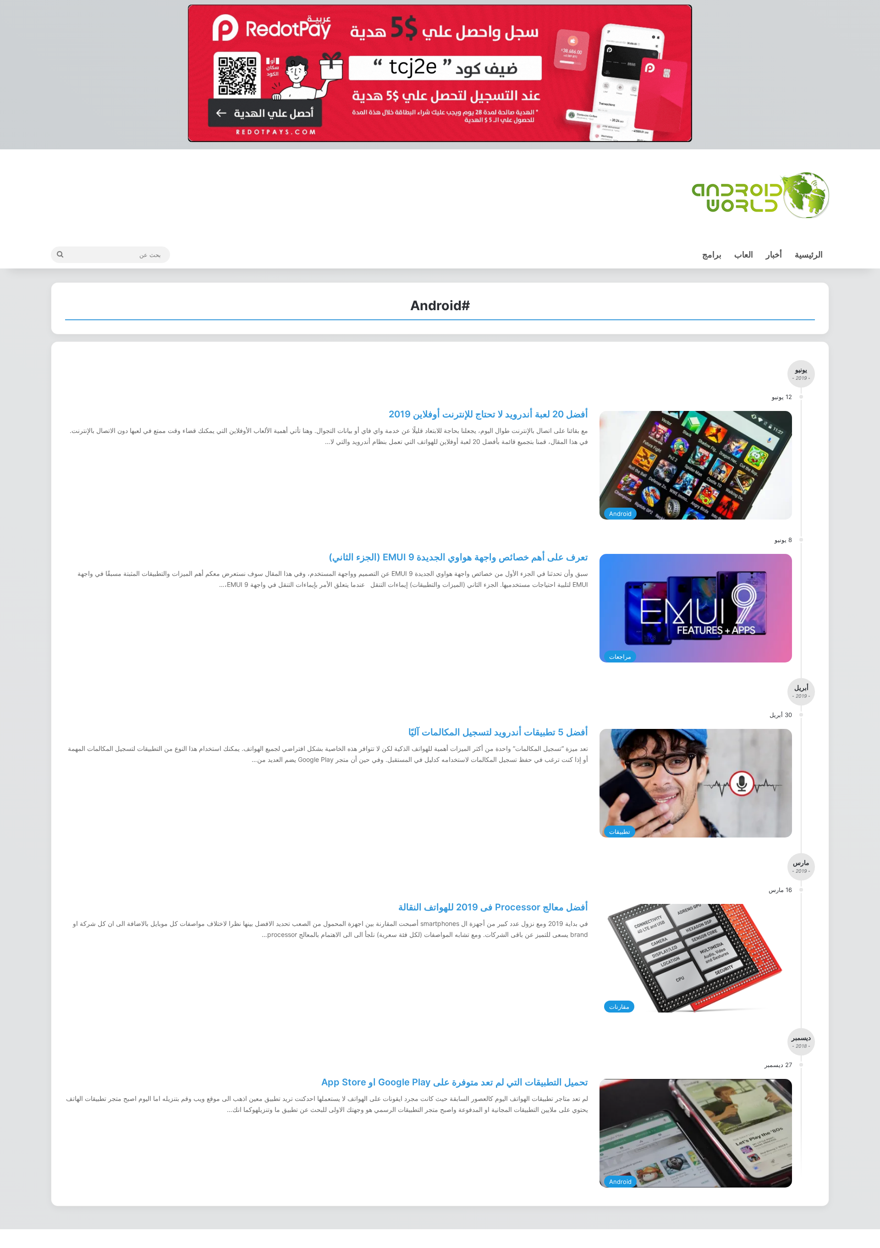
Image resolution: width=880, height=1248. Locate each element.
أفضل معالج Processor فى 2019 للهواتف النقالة (493, 907)
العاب (743, 254)
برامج (711, 254)
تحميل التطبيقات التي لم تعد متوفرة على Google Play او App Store (454, 1082)
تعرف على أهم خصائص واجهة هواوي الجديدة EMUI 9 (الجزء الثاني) (458, 557)
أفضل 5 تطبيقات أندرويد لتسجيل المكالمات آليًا (498, 732)
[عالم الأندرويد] (760, 195)
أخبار (774, 254)
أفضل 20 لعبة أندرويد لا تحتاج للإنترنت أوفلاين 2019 (488, 414)
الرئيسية (809, 254)
